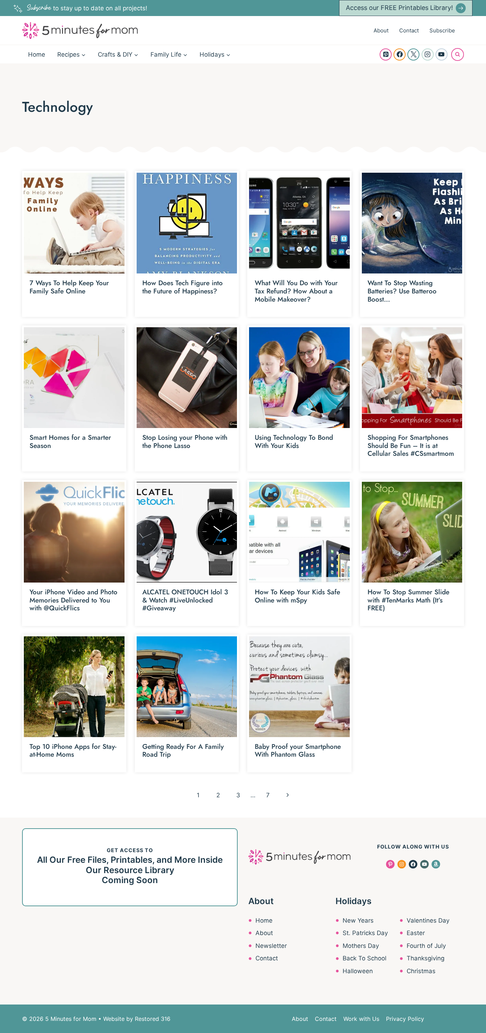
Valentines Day (428, 920)
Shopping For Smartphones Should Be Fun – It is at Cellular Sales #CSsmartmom (411, 446)
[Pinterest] (386, 54)
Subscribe (442, 30)
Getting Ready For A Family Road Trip (183, 751)
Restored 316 (152, 1018)
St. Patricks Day (365, 933)
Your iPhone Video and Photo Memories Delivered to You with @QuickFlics (73, 600)
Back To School (364, 958)
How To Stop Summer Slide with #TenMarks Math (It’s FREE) (408, 600)
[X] (413, 54)
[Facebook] (399, 54)
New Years (358, 920)
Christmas (421, 971)
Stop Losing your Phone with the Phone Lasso (184, 441)
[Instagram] (428, 54)
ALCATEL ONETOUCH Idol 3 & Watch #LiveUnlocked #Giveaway (185, 600)
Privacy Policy (405, 1018)
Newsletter (271, 945)
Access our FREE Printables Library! (399, 7)
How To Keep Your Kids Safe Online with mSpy (297, 596)
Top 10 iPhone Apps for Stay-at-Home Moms (73, 751)
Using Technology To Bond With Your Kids (294, 441)
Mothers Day (361, 945)
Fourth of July (426, 945)
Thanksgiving (425, 958)
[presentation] (74, 223)
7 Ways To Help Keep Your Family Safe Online (69, 287)
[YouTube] (441, 54)
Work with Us (361, 1018)
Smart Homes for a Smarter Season (70, 441)
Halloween (358, 971)
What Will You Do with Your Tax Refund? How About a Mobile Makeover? (296, 291)
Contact (409, 30)
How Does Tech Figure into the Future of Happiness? (182, 287)
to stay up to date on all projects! (87, 8)
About (381, 30)
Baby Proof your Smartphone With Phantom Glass (298, 751)
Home (36, 54)
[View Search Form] (457, 54)
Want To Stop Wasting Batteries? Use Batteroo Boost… (402, 291)
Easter (416, 933)
